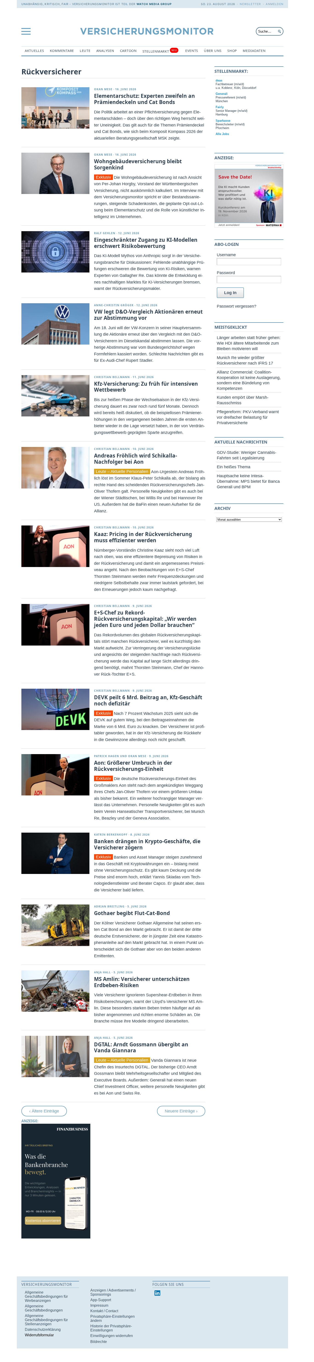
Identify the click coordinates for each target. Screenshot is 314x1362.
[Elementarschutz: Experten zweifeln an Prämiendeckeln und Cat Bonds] (55, 108)
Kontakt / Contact (104, 1311)
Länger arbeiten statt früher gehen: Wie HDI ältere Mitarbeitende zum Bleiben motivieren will (248, 343)
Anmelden (274, 4)
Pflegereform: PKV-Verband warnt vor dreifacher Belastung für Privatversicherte (248, 417)
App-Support (100, 1300)
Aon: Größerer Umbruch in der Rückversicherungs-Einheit (133, 765)
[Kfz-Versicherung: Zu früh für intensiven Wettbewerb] (55, 395)
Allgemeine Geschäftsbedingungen (44, 1308)
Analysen (105, 50)
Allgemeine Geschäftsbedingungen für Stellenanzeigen (46, 1320)
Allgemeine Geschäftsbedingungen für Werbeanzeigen (46, 1296)
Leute (85, 50)
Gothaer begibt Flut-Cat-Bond (132, 913)
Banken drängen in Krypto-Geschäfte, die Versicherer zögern (147, 844)
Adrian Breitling (109, 906)
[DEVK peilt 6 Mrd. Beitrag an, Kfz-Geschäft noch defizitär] (55, 709)
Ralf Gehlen (104, 233)
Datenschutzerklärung (43, 1329)
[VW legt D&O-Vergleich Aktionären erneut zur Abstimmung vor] (55, 324)
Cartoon (128, 50)
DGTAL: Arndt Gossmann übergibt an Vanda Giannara (141, 1047)
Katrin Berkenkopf (111, 835)
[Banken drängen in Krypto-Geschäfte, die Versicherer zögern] (55, 853)
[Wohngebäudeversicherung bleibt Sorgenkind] (55, 173)
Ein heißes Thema (233, 466)
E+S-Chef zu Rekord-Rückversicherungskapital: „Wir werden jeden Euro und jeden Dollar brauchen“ (145, 619)
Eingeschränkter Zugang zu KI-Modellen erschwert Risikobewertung (145, 243)
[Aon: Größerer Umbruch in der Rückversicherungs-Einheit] (55, 774)
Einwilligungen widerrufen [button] (111, 1336)
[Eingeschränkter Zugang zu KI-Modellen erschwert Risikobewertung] (55, 251)
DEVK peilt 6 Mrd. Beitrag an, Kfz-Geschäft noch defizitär (148, 700)
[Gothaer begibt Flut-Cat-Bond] (55, 925)
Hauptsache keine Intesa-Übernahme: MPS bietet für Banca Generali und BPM (248, 481)
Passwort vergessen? (236, 306)
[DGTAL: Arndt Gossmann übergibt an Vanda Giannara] (55, 1056)
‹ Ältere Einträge (44, 1111)
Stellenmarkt (160, 51)
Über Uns (213, 50)
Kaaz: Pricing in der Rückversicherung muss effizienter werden (143, 537)
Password (226, 272)
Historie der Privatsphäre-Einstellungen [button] (111, 1328)
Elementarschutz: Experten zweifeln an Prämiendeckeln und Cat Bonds (144, 99)
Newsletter (250, 4)
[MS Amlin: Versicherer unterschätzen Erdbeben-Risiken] (55, 991)
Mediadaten (254, 50)
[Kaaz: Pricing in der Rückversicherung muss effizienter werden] (55, 546)
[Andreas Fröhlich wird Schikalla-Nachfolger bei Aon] (55, 467)
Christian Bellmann (112, 377)
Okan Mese (103, 89)
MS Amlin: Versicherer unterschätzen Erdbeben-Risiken (142, 982)
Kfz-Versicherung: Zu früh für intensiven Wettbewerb (146, 386)
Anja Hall (102, 972)
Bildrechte (98, 1342)
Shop (232, 50)
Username (226, 254)
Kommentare (62, 50)
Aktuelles (34, 50)
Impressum (99, 1305)
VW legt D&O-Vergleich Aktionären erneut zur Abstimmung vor (148, 314)
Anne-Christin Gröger (114, 305)
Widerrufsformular (39, 1335)
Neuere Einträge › (181, 1111)
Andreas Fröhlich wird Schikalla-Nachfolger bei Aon (135, 458)
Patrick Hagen (106, 756)
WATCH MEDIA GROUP (154, 4)
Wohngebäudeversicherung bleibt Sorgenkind (138, 164)
